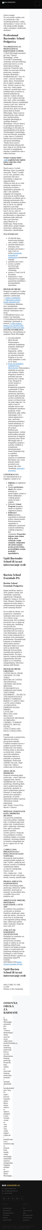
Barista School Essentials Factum (13, 963)
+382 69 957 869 (8, 1193)
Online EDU (6, 1215)
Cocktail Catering (27, 1217)
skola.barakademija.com (26, 1226)
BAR (11, 1185)
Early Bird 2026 (7, 1220)
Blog (24, 1213)
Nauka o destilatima (12, 298)
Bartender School (7, 1208)
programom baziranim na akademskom (15, 255)
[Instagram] (4, 1198)
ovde (6, 160)
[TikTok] (22, 1198)
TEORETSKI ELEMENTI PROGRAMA (14, 326)
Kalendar (5, 1217)
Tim (24, 1208)
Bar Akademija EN (28, 1215)
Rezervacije (26, 1220)
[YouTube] (13, 1198)
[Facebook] (8, 1198)
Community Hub (27, 1210)
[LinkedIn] (17, 1198)
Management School (8, 1213)
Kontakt (28, 1228)
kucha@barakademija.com (11, 1191)
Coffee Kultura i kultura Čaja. (13, 324)
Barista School (6, 1210)
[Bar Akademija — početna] (8, 3)
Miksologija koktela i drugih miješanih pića (12, 301)
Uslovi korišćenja (18, 1228)
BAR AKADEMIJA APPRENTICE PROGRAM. (16, 366)
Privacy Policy (7, 1228)
